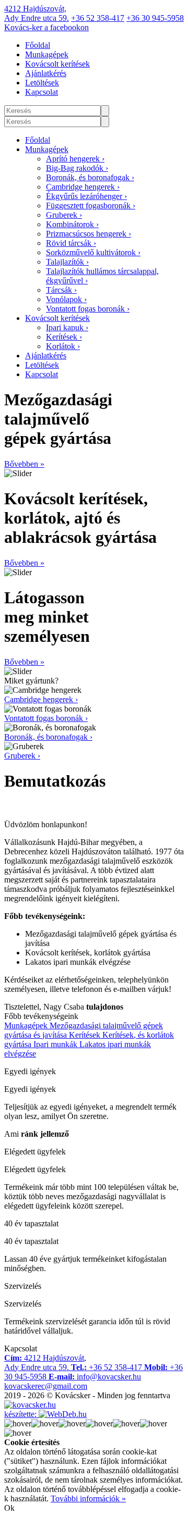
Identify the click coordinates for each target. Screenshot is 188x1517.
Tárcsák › (61, 289)
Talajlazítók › (67, 261)
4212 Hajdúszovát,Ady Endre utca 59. (36, 13)
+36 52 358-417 (97, 18)
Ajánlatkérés (45, 73)
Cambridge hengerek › (83, 186)
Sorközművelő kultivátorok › (93, 252)
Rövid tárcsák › (71, 243)
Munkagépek (46, 54)
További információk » (88, 1498)
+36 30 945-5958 (155, 18)
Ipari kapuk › (67, 327)
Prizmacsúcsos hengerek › (88, 233)
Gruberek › (64, 214)
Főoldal (37, 45)
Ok (9, 1507)
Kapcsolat (41, 92)
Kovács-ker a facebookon (46, 27)
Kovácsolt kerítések (57, 63)
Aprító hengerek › (75, 158)
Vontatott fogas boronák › (88, 308)
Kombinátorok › (72, 224)
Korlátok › (63, 346)
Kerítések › (64, 336)
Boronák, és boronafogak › (90, 177)
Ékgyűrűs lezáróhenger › (86, 196)
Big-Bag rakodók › (77, 168)
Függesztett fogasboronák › (90, 205)
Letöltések (42, 82)
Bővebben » (24, 463)
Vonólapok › (66, 299)
